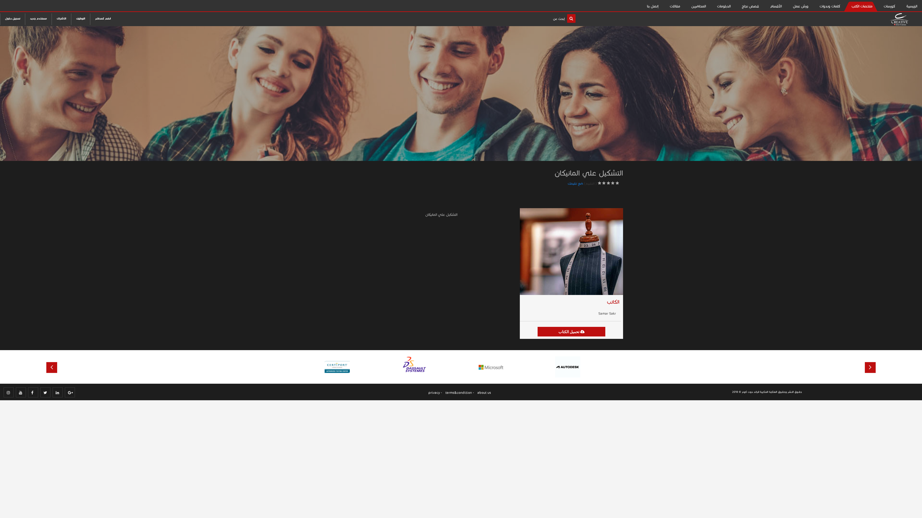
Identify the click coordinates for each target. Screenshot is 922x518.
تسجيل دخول (12, 18)
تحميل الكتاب (569, 332)
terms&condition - (459, 393)
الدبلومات (724, 6)
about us (484, 393)
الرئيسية (911, 6)
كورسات (889, 6)
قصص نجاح (750, 6)
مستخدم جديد (38, 18)
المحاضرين (698, 6)
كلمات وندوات (829, 6)
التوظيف (80, 18)
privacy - (435, 393)
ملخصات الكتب (862, 6)
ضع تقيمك (575, 184)
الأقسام (776, 6)
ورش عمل (800, 6)
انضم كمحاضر (103, 18)
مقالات (675, 6)
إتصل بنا (653, 6)
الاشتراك (61, 18)
